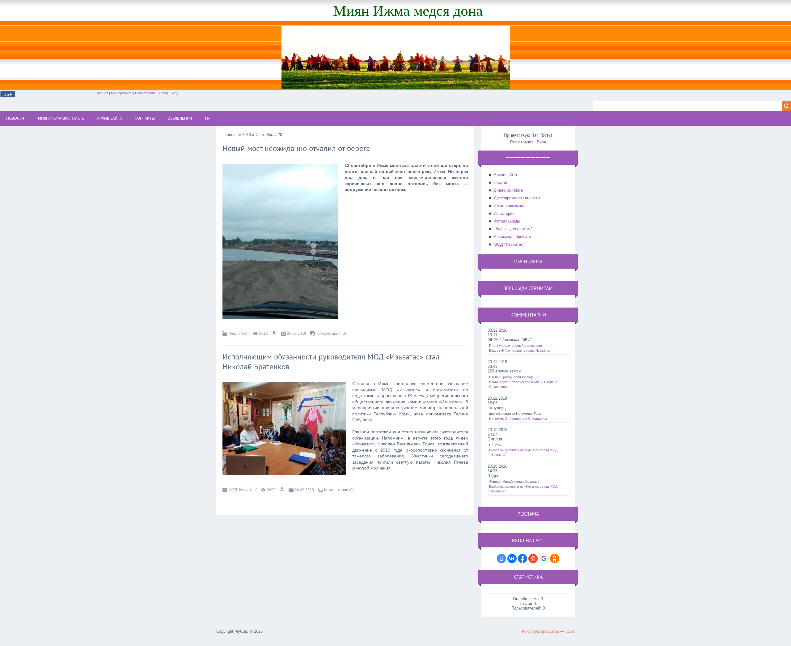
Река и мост (239, 333)
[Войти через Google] (544, 558)
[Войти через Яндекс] (533, 558)
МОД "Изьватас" (243, 490)
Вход (174, 93)
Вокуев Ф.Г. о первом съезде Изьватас (519, 350)
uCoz (570, 631)
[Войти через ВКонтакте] (512, 558)
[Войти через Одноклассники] (554, 558)
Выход (163, 93)
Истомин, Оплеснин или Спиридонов (518, 418)
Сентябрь (264, 134)
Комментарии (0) (331, 333)
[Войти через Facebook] (522, 558)
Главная (101, 93)
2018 (246, 134)
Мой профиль (121, 93)
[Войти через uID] (501, 558)
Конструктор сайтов (540, 631)
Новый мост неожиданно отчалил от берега (296, 148)
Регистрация (145, 93)
